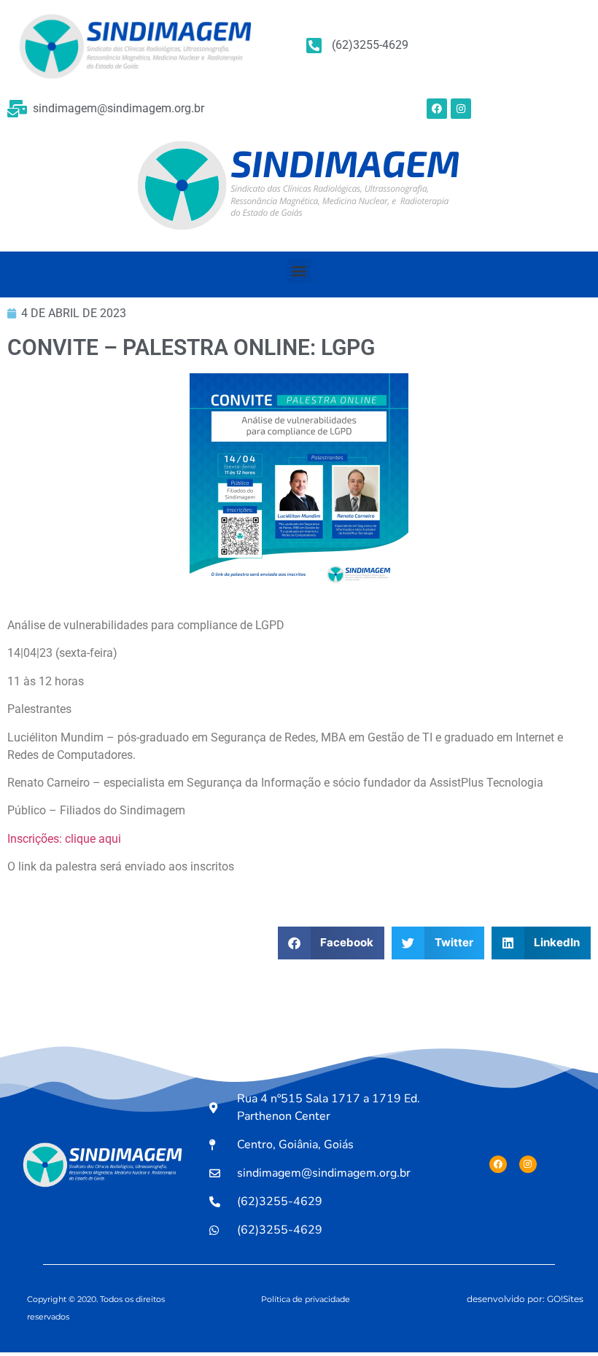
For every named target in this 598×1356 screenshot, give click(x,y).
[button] (299, 271)
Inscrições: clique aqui (64, 839)
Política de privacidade (305, 1299)
